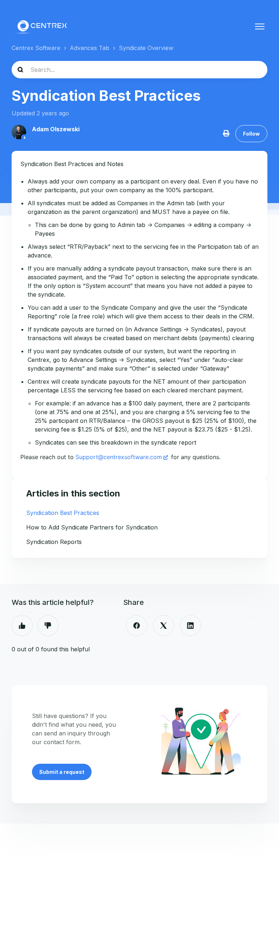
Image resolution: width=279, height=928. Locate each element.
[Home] (41, 26)
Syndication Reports (54, 541)
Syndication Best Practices (62, 512)
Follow (251, 134)
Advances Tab (89, 47)
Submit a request (61, 772)
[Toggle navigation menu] (259, 26)
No (47, 625)
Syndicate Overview (146, 47)
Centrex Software (36, 47)
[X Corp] (163, 625)
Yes (22, 625)
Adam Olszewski (56, 129)
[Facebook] (136, 625)
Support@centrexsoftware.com (119, 457)
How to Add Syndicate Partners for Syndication (92, 527)
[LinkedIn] (190, 625)
